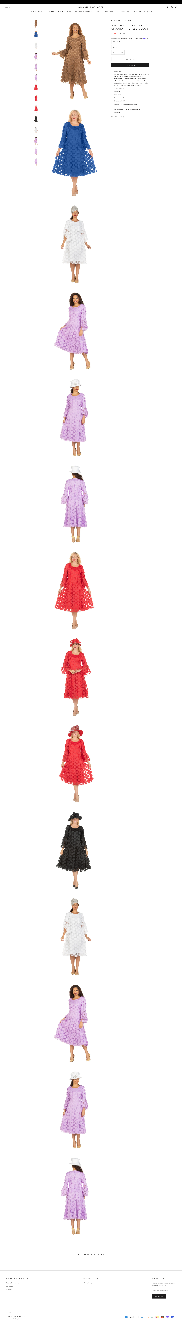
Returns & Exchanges (12, 1283)
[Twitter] (121, 117)
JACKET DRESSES (83, 12)
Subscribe (158, 1296)
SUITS (51, 12)
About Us (9, 1289)
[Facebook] (118, 117)
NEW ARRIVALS (37, 12)
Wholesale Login (88, 1283)
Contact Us (9, 1286)
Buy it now (130, 65)
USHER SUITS (64, 12)
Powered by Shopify (14, 1319)
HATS (98, 12)
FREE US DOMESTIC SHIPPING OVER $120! (91, 2)
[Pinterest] (123, 117)
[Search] (172, 7)
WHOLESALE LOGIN (142, 12)
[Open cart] (176, 7)
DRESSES (109, 12)
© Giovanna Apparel (17, 1316)
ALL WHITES (123, 12)
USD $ (7, 7)
